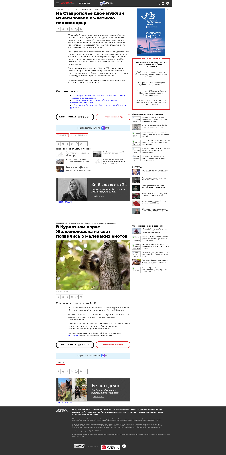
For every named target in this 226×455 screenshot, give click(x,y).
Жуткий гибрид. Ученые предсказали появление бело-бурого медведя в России (156, 254)
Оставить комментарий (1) (113, 117)
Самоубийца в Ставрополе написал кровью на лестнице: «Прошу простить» (114, 161)
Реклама (107, 410)
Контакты (92, 412)
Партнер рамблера (92, 446)
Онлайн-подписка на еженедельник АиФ (146, 410)
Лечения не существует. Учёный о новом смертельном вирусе (154, 126)
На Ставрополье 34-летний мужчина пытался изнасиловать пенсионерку (78, 154)
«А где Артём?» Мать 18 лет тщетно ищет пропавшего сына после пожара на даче (155, 158)
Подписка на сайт (79, 412)
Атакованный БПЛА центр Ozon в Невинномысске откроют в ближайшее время (151, 93)
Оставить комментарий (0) (113, 344)
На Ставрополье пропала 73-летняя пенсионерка (114, 153)
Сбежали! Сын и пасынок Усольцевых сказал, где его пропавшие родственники (156, 150)
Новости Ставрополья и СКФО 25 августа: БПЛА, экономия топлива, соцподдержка (151, 103)
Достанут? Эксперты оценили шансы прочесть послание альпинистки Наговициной (156, 142)
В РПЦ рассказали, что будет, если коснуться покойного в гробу (154, 194)
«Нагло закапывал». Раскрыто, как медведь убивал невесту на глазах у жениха (155, 246)
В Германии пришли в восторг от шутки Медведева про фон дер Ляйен (155, 210)
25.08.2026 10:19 (61, 223)
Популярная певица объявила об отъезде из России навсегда (153, 186)
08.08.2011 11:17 (61, 9)
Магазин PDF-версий (121, 410)
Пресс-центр (97, 410)
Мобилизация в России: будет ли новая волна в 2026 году (154, 202)
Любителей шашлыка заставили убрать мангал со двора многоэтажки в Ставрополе (151, 74)
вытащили (73, 335)
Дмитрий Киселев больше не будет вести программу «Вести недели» (155, 171)
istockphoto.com (62, 291)
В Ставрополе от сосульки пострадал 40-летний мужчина (77, 160)
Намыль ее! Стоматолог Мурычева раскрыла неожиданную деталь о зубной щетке (155, 238)
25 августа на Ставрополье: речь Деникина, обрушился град (151, 84)
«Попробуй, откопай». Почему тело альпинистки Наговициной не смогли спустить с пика (155, 231)
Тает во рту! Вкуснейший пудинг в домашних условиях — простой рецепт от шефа (154, 262)
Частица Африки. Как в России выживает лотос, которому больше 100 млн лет (155, 270)
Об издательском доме (81, 410)
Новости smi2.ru (64, 202)
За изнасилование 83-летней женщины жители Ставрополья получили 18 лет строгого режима (78, 169)
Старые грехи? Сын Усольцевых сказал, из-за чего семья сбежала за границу (155, 134)
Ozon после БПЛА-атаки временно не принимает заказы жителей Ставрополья (151, 65)
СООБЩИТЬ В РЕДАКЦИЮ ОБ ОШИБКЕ (85, 414)
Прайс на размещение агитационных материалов (117, 412)
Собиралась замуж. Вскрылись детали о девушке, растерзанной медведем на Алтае (154, 119)
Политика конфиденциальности (151, 412)
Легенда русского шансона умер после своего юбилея (154, 178)
